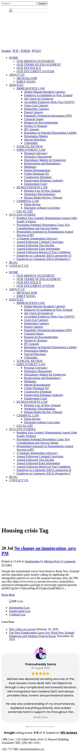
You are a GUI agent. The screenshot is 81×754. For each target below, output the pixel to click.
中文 (16, 50)
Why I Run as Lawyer (22, 629)
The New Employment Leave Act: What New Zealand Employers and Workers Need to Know (41, 634)
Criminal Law (17, 614)
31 (7, 564)
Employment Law (20, 611)
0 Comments (68, 561)
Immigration (32, 561)
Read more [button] (41, 717)
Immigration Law (19, 607)
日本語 (25, 50)
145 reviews (68, 733)
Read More (8, 594)
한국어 (36, 50)
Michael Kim (52, 561)
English (6, 50)
